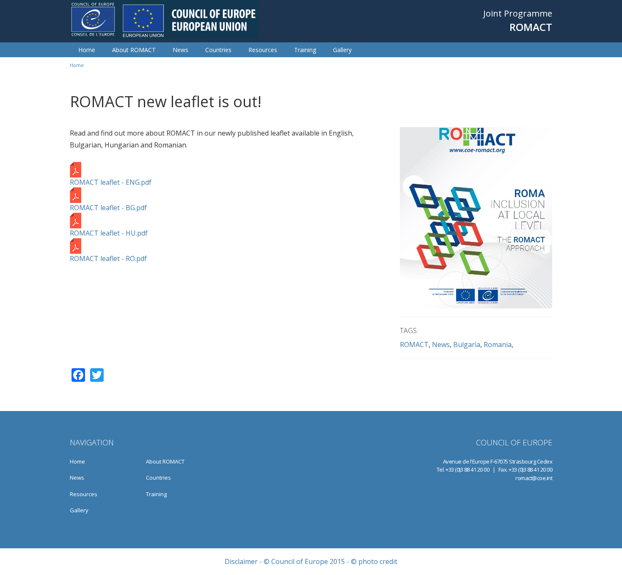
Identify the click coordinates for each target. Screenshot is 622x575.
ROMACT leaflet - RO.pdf (108, 258)
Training (305, 50)
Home (86, 50)
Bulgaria (466, 344)
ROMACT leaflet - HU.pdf (109, 233)
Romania (498, 344)
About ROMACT (134, 50)
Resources (262, 50)
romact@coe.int (533, 478)
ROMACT (414, 344)
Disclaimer (241, 561)
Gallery (342, 50)
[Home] (164, 19)
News (180, 50)
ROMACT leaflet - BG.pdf (108, 207)
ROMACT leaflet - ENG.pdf (110, 182)
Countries (218, 50)
